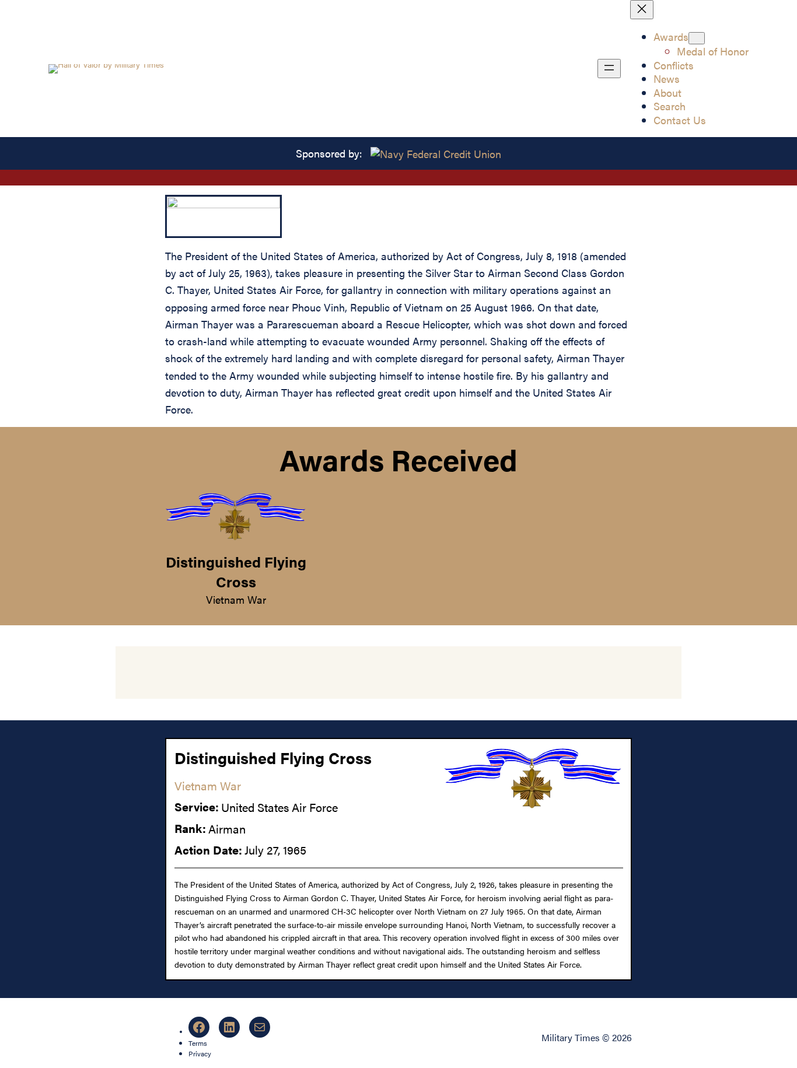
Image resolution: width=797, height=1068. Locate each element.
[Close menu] (641, 9)
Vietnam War (236, 599)
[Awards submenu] (696, 38)
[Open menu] (609, 68)
